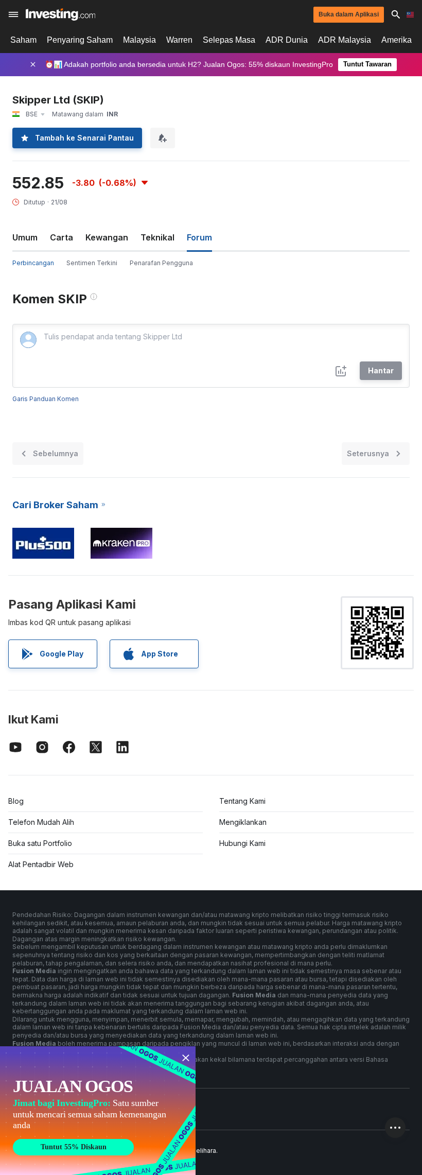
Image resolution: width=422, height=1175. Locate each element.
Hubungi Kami (242, 843)
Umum (25, 237)
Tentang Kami (242, 801)
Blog (16, 801)
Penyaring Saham (80, 40)
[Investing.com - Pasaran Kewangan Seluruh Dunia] (60, 14)
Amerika (396, 40)
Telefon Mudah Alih (41, 822)
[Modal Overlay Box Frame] (98, 1110)
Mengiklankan (243, 822)
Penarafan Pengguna (161, 263)
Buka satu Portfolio (40, 843)
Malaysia (139, 40)
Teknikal (157, 237)
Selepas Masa (229, 40)
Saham (23, 40)
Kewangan (106, 237)
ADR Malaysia (344, 40)
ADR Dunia (287, 40)
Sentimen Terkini (91, 263)
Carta (61, 237)
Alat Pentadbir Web (41, 864)
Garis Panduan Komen (45, 399)
